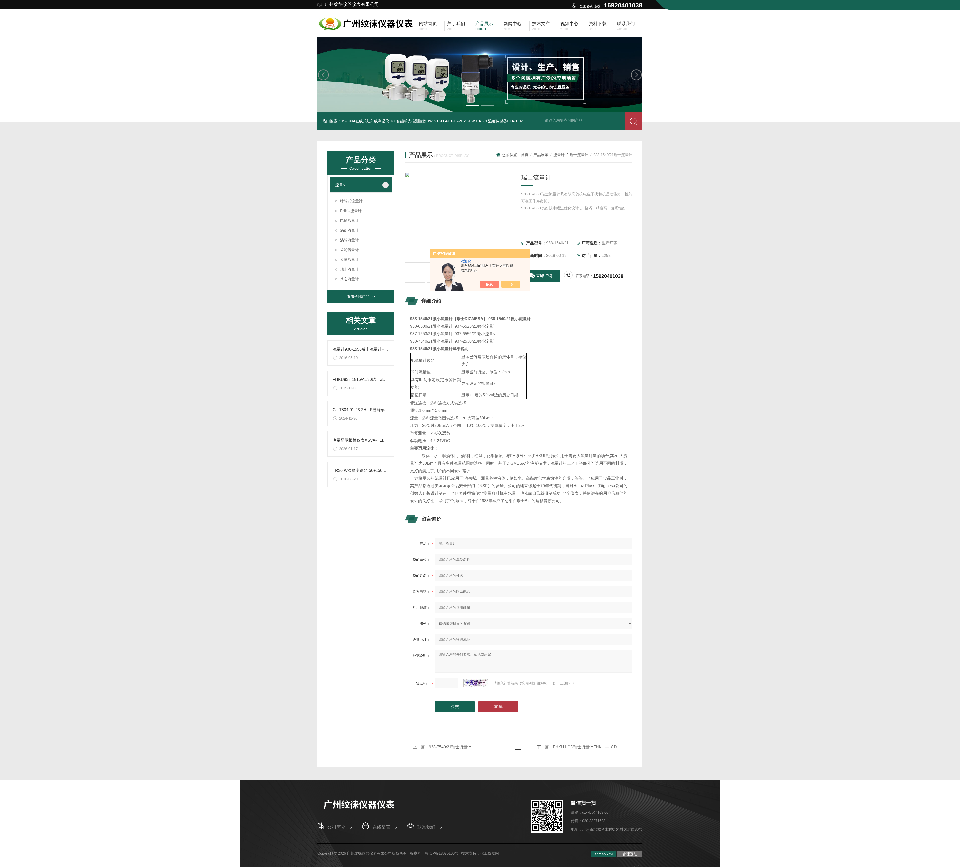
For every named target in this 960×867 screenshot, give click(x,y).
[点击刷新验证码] (476, 683)
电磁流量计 (349, 220)
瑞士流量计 (349, 269)
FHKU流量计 (351, 211)
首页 (524, 155)
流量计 (341, 185)
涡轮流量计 (349, 240)
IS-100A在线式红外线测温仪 (365, 121)
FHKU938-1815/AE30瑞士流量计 (362, 379)
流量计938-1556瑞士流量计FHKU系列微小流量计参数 (381, 349)
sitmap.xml (604, 854)
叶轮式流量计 (351, 201)
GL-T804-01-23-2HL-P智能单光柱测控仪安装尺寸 (377, 410)
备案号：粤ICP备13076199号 (434, 853)
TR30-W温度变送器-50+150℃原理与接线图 (371, 470)
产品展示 (541, 155)
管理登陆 (630, 854)
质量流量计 (349, 259)
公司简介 (337, 827)
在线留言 (381, 827)
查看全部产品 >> (361, 296)
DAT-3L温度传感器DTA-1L (497, 121)
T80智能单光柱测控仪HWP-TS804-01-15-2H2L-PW (432, 121)
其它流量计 (349, 279)
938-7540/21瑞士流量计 (450, 747)
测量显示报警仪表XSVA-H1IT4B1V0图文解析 (373, 440)
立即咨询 (544, 276)
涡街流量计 (349, 230)
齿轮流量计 (349, 250)
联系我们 (427, 827)
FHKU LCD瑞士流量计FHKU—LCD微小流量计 (595, 747)
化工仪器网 (489, 853)
